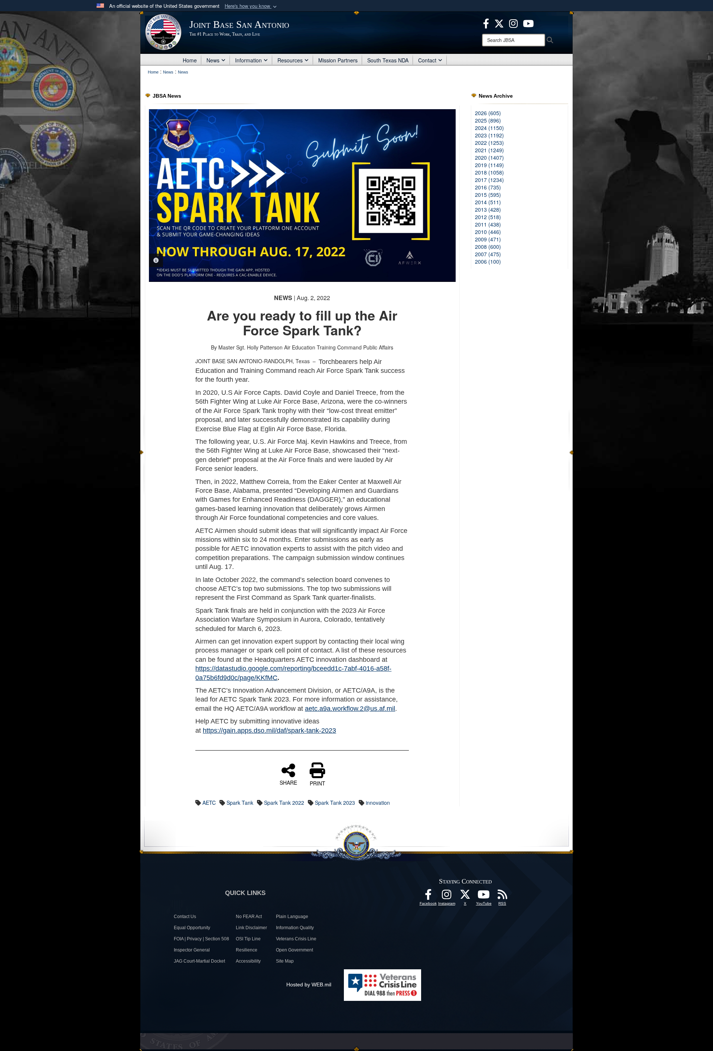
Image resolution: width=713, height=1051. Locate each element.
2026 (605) (488, 113)
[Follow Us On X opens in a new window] (465, 896)
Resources (290, 60)
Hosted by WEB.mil (308, 984)
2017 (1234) (489, 179)
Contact (427, 60)
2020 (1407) (489, 157)
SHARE (288, 782)
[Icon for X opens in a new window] (499, 22)
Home (190, 60)
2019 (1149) (489, 165)
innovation (378, 802)
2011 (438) (488, 224)
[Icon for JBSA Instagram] (446, 896)
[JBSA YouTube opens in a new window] (528, 22)
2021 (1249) (489, 150)
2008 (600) (488, 246)
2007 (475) (488, 254)
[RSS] (502, 896)
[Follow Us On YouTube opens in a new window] (484, 896)
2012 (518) (488, 217)
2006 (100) (488, 261)
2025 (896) (488, 120)
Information (248, 60)
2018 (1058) (489, 172)
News (212, 60)
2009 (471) (488, 239)
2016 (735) (488, 187)
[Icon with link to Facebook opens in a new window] (486, 22)
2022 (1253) (489, 142)
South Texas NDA (387, 60)
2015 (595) (488, 194)
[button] (251, 6)
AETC (209, 802)
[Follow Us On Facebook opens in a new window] (428, 896)
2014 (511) (488, 202)
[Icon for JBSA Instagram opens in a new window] (513, 22)
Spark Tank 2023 (335, 802)
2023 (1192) (489, 135)
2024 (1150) (489, 127)
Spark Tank (240, 802)
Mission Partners (338, 60)
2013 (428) (488, 209)
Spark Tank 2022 (284, 802)
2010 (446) (488, 231)
